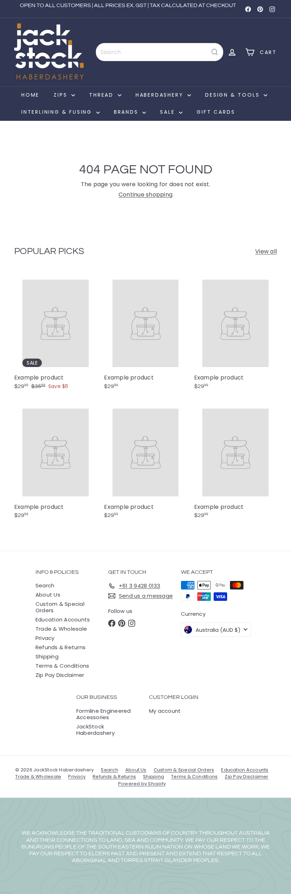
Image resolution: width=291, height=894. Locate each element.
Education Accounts (62, 619)
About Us (47, 594)
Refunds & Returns (60, 647)
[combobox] (159, 52)
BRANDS (127, 111)
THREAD (102, 94)
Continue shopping (145, 194)
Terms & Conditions (62, 665)
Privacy (45, 638)
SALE (168, 111)
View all (266, 251)
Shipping (47, 656)
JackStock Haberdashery (95, 730)
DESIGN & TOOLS (233, 94)
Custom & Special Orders (59, 607)
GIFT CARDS (216, 111)
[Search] (214, 52)
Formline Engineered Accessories (103, 714)
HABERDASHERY (161, 94)
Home (30, 94)
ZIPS (62, 94)
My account (165, 711)
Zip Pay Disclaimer (59, 675)
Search (44, 585)
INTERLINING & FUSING (57, 111)
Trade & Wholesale (61, 628)
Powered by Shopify (142, 783)
